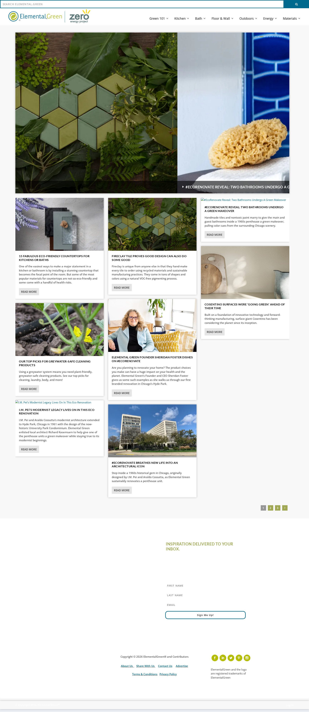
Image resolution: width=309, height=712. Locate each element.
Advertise (182, 666)
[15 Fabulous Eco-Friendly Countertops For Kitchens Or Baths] (59, 224)
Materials (290, 19)
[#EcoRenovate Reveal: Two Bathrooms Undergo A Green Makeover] (245, 200)
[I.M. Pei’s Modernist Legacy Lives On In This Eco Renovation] (59, 402)
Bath (198, 19)
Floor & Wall (221, 19)
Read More (29, 291)
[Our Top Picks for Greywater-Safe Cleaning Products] (59, 329)
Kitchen (180, 19)
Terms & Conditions (144, 674)
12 (285, 36)
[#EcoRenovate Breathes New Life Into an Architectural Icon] (152, 430)
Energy (268, 19)
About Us (127, 666)
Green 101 (157, 19)
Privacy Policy (168, 674)
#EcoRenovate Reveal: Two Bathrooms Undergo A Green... (82, 187)
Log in (290, 705)
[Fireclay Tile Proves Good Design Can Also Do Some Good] (152, 224)
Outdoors (246, 19)
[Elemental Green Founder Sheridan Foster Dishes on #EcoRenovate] (152, 325)
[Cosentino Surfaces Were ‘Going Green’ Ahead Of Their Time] (245, 272)
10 (280, 36)
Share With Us (145, 666)
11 (282, 36)
